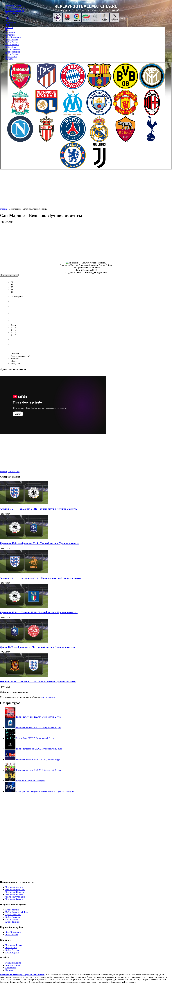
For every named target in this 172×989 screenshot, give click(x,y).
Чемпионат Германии (15, 889)
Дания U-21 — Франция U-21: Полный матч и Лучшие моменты (37, 647)
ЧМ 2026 (9, 59)
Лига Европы (11, 40)
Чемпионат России (14, 899)
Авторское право (13, 965)
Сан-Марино (13, 471)
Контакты (9, 970)
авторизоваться (48, 697)
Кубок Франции (12, 922)
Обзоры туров (11, 13)
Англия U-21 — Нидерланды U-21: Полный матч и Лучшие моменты (40, 578)
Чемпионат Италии (14, 894)
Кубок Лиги (10, 47)
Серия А (9, 27)
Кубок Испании (12, 52)
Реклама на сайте (13, 963)
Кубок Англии (12, 44)
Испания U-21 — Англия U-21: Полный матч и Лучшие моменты (38, 681)
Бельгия (3, 471)
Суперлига (10, 35)
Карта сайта (10, 968)
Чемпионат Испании (14, 892)
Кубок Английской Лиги (16, 912)
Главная (3, 209)
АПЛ (7, 20)
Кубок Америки (12, 950)
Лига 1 (8, 30)
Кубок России (11, 42)
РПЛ (7, 15)
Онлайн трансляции (14, 10)
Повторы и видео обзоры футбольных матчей (22, 975)
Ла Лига (9, 25)
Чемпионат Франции (15, 897)
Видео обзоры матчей (15, 8)
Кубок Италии (12, 54)
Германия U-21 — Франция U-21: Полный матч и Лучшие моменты (39, 543)
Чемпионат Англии (14, 887)
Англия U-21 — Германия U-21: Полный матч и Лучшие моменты (38, 508)
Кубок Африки (12, 952)
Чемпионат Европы (14, 945)
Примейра (10, 32)
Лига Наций (11, 56)
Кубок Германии (13, 49)
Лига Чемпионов (13, 37)
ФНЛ (7, 18)
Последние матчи (13, 6)
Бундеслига (10, 23)
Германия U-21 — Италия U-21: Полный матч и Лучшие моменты (39, 612)
